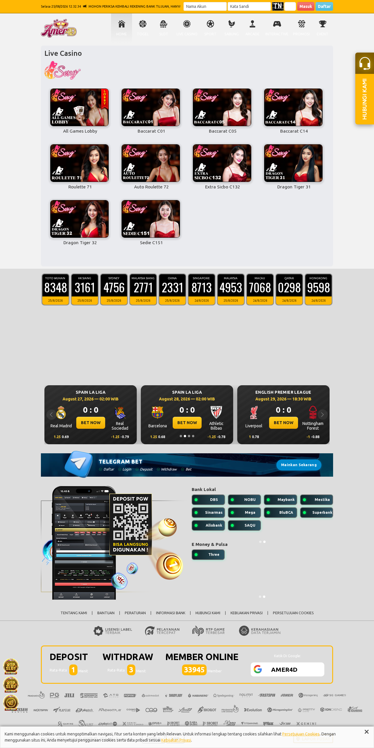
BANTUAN (106, 613)
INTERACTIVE (276, 34)
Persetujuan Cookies (301, 734)
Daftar (324, 6)
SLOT (163, 34)
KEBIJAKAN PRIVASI (247, 613)
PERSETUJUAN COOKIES (293, 613)
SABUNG (231, 34)
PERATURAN (135, 613)
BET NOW (136, 422)
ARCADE (252, 34)
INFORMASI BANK (170, 613)
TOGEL (143, 34)
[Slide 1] (181, 436)
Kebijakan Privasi (176, 740)
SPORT (210, 34)
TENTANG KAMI (73, 613)
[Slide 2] (185, 436)
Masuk (305, 6)
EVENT (322, 34)
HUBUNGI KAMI (207, 613)
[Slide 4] (193, 436)
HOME (121, 34)
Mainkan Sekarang (299, 465)
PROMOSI (301, 34)
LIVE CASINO (187, 34)
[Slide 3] (189, 436)
